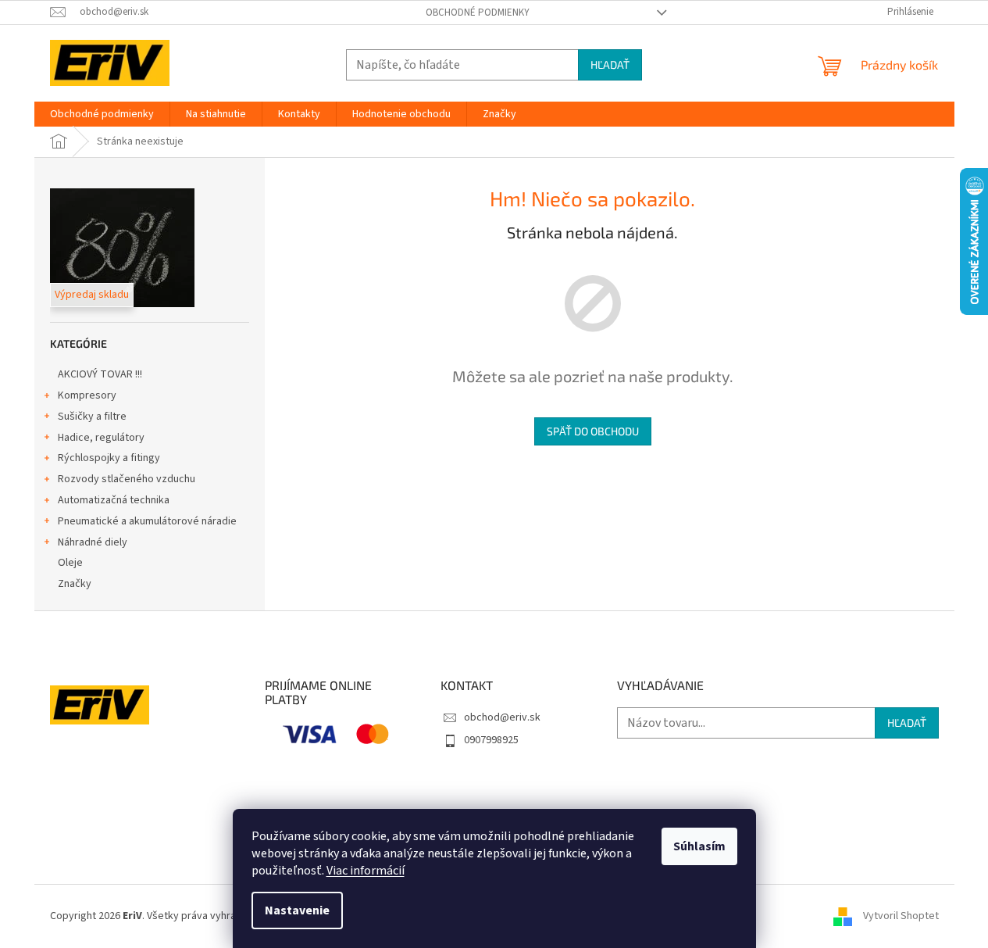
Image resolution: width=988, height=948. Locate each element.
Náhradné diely (92, 542)
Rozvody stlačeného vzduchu (126, 479)
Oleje (70, 563)
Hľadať (610, 64)
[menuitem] (101, 114)
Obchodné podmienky (478, 12)
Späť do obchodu (593, 431)
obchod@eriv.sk (502, 717)
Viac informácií (365, 870)
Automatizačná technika (113, 500)
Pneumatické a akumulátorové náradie (147, 521)
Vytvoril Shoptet (901, 916)
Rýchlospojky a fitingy (109, 458)
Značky (74, 584)
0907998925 (491, 740)
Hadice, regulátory (101, 437)
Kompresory (87, 395)
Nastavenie (297, 910)
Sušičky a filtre (92, 416)
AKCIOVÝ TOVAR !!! (100, 374)
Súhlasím (699, 846)
